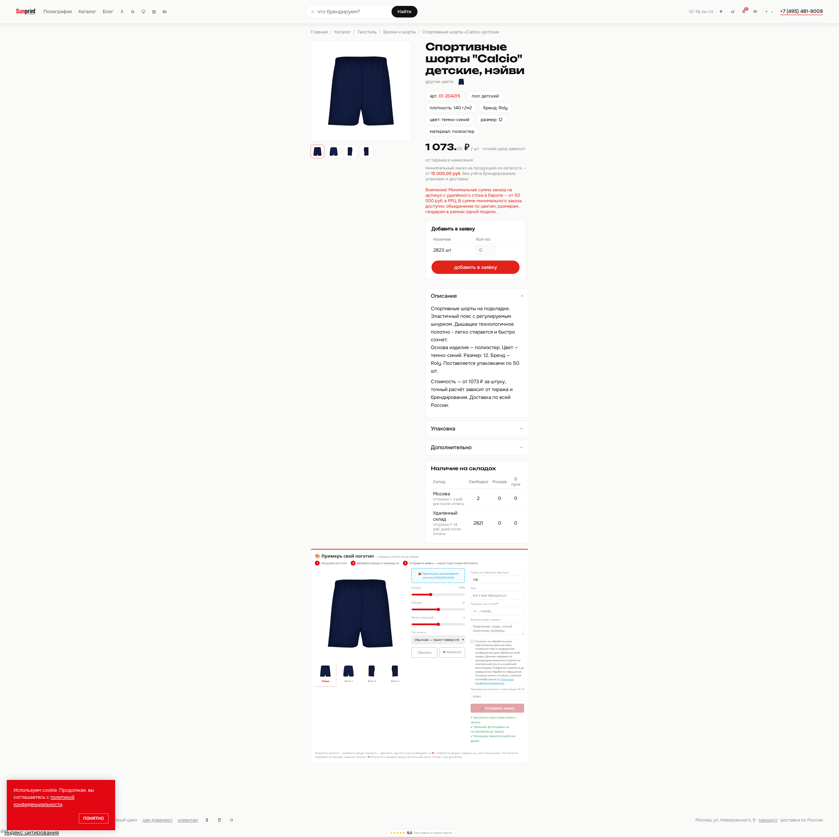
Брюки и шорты (399, 32)
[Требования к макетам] (143, 12)
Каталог (87, 12)
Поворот (438, 602)
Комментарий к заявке (485, 619)
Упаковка (443, 428)
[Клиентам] (122, 12)
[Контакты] (165, 12)
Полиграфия (57, 12)
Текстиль (367, 32)
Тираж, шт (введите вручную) (490, 572)
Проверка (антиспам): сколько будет (497, 689)
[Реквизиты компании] (206, 819)
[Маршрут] (721, 11)
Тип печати (418, 632)
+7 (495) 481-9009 (801, 11)
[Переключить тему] (769, 11)
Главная (319, 32)
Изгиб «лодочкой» (438, 617)
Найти (404, 12)
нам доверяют (157, 820)
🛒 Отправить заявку (497, 708)
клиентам (188, 820)
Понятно (93, 818)
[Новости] (154, 12)
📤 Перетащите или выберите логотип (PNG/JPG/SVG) (438, 575)
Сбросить (424, 652)
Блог (108, 12)
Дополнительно (451, 447)
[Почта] (755, 11)
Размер (438, 588)
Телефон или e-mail (484, 604)
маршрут (768, 820)
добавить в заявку (475, 267)
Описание (444, 295)
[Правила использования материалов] (219, 819)
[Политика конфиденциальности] (231, 819)
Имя (473, 588)
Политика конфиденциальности (494, 681)
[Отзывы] (133, 12)
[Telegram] (732, 11)
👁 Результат (452, 652)
